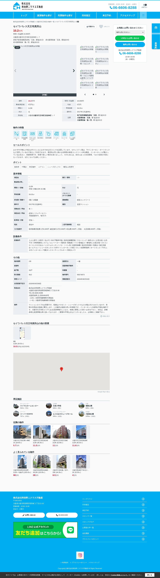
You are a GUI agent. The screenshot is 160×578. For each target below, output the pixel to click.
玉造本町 (33, 37)
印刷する (92, 26)
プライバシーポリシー (90, 539)
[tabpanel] (94, 69)
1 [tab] (93, 94)
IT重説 (24, 167)
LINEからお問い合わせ (130, 38)
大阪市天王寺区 (24, 37)
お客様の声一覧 (88, 527)
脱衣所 (16, 167)
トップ (24, 15)
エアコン (41, 167)
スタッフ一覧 (87, 516)
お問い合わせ (30, 515)
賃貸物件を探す (44, 15)
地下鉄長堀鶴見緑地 (84, 115)
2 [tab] (95, 94)
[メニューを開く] (143, 15)
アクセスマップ (127, 15)
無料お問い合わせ (130, 44)
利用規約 (65, 562)
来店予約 (107, 15)
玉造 (95, 115)
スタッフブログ (88, 522)
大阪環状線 (81, 118)
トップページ (87, 499)
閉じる (149, 575)
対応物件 (32, 167)
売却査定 (86, 15)
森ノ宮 (89, 120)
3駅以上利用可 (68, 167)
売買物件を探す (65, 15)
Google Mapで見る (104, 392)
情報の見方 (106, 316)
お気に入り (107, 26)
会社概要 (85, 533)
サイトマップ (94, 562)
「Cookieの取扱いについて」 (119, 575)
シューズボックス (54, 167)
